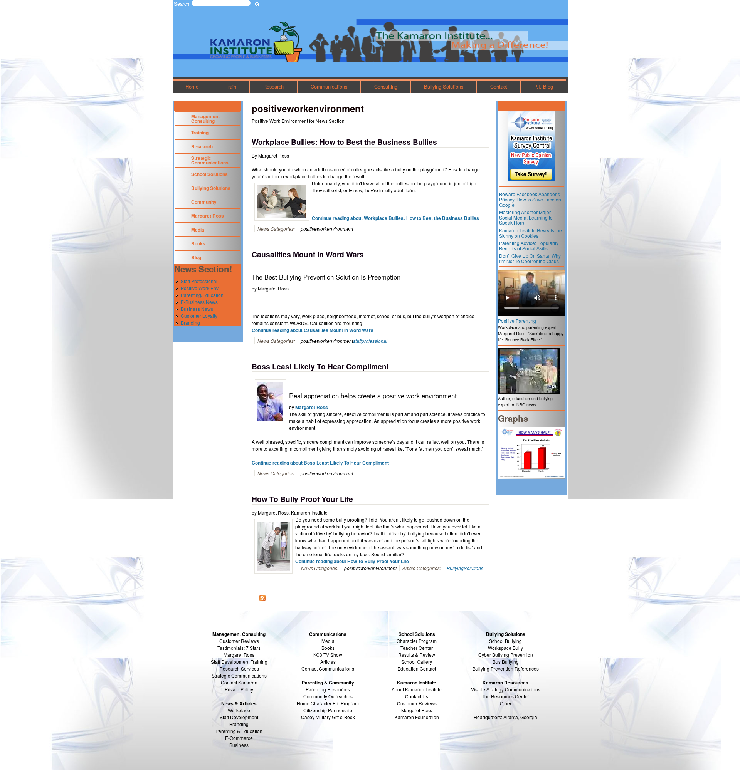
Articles (328, 661)
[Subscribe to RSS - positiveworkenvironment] (262, 598)
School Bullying (505, 640)
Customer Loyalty (199, 315)
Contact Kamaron (239, 682)
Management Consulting (205, 118)
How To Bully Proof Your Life (302, 498)
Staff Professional (199, 281)
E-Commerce (239, 738)
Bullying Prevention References (506, 668)
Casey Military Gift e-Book (328, 717)
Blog (196, 257)
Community (204, 201)
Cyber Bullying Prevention (505, 654)
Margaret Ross (311, 407)
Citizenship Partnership (327, 710)
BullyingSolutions (465, 568)
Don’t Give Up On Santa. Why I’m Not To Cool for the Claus (530, 258)
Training (200, 132)
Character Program (417, 640)
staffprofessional (370, 340)
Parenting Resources (328, 689)
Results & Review (416, 654)
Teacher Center (416, 647)
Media (197, 229)
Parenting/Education (202, 295)
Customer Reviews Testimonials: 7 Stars (239, 644)
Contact (498, 86)
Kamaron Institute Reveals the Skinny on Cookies (530, 233)
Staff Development (239, 717)
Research (273, 86)
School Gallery (416, 661)
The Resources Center (505, 696)
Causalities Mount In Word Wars (308, 254)
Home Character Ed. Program (328, 703)
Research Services (239, 668)
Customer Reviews (417, 703)
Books (198, 243)
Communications (329, 86)
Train (230, 86)
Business (239, 744)
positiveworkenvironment (327, 228)
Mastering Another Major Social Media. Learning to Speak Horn (526, 217)
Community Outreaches (328, 696)
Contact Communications (327, 668)
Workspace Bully (505, 647)
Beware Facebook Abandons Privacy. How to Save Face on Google (530, 199)
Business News (197, 308)
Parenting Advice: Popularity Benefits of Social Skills (528, 246)
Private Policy (239, 689)
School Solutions (209, 174)
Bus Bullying (506, 661)
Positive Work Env (200, 288)
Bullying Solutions (443, 86)
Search (181, 3)
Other (505, 703)
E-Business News (199, 302)
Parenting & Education (238, 731)
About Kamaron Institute (417, 689)
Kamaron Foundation (417, 717)
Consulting (385, 86)
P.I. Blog (543, 86)
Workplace (239, 710)
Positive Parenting (517, 320)
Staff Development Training (239, 661)
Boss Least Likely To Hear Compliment (320, 366)
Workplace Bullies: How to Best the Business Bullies (344, 141)
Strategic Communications (210, 160)
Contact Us (416, 696)
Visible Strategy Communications (505, 689)
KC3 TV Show (327, 654)
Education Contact (416, 668)
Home (191, 86)
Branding (190, 322)
